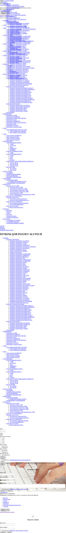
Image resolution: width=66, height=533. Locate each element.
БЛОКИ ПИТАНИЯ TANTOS (18, 181)
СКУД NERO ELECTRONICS (18, 132)
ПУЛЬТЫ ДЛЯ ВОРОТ (12, 5)
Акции (8, 68)
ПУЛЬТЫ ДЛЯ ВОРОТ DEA (18, 264)
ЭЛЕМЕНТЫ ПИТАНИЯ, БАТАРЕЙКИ (21, 83)
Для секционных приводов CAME (19, 191)
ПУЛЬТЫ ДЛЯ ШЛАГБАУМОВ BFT (20, 91)
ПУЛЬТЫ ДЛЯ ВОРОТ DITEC (18, 265)
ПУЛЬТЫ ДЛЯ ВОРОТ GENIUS (19, 272)
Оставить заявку (61, 463)
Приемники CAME (11, 12)
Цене (20, 460)
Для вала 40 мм (14, 163)
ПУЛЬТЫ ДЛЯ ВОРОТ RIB (17, 291)
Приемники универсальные (14, 23)
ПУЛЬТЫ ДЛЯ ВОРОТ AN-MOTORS (20, 254)
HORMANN (13, 148)
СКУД (5, 25)
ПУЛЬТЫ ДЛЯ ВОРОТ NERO (18, 281)
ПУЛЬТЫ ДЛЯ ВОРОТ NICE (18, 282)
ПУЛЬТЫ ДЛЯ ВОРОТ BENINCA (19, 256)
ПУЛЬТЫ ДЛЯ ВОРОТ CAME (18, 243)
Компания (6, 64)
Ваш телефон (3, 477)
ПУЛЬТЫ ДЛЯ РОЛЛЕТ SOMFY (19, 111)
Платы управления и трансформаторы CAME (22, 194)
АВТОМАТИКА (7, 35)
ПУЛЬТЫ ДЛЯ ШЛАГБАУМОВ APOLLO (21, 88)
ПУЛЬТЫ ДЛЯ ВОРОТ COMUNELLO (20, 259)
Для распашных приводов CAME (19, 190)
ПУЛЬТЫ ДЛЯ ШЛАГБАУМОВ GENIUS (21, 98)
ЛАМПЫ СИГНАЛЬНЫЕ (13, 46)
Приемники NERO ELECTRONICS (16, 19)
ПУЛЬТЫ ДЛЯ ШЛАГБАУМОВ (15, 6)
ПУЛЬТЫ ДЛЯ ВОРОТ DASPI (18, 262)
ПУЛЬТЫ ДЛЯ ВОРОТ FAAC (18, 249)
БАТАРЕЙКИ (10, 9)
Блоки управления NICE (16, 207)
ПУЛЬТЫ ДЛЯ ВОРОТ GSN (17, 274)
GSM (4, 28)
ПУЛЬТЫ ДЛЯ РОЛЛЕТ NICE (18, 109)
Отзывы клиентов (11, 71)
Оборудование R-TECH (12, 34)
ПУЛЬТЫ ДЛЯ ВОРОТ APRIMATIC (20, 255)
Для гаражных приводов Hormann (19, 203)
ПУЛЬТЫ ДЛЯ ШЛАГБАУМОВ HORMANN (22, 99)
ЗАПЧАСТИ (6, 55)
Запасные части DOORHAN (14, 58)
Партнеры (9, 69)
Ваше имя (2, 472)
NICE (11, 158)
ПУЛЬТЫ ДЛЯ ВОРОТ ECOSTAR (19, 266)
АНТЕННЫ (9, 45)
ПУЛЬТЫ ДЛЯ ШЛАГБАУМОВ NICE (20, 101)
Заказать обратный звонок (7, 512)
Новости (8, 67)
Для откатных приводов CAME (18, 188)
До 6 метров (13, 170)
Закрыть (9, 490)
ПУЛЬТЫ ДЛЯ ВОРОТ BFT (17, 258)
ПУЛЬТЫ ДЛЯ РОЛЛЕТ (13, 8)
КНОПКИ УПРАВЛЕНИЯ (13, 49)
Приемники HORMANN (13, 18)
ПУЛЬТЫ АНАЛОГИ (16, 252)
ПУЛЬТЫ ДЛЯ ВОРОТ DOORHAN (19, 248)
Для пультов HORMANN (17, 204)
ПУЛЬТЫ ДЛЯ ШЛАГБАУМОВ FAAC (20, 96)
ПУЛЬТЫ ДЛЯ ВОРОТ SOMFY (18, 295)
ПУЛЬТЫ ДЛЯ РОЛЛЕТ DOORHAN (20, 106)
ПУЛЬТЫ (5, 3)
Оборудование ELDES (12, 31)
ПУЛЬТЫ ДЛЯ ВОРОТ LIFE (18, 277)
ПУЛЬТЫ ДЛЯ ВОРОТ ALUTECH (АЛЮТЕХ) (23, 246)
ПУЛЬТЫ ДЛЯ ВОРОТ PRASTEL (19, 287)
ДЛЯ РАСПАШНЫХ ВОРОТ (14, 38)
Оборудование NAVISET (13, 32)
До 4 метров (13, 168)
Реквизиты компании (12, 72)
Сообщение (3, 483)
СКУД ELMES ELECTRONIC (18, 131)
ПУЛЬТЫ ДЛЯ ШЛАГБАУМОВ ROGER (21, 102)
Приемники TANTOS (12, 22)
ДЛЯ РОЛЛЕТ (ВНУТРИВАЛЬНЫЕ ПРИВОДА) (20, 41)
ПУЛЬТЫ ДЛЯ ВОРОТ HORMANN (20, 245)
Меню (2, 0)
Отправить (3, 490)
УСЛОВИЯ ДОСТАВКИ (13, 75)
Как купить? (6, 74)
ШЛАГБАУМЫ (10, 42)
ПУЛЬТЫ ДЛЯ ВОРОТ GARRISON (20, 271)
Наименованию (14, 460)
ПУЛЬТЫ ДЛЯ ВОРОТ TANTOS (19, 79)
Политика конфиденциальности (12, 505)
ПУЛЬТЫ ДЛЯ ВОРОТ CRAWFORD (20, 261)
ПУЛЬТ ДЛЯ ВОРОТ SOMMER (18, 251)
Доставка (5, 506)
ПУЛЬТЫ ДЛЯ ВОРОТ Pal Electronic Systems (22, 285)
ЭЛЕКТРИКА (7, 51)
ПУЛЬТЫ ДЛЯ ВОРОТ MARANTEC (20, 279)
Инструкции (6, 499)
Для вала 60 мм (14, 164)
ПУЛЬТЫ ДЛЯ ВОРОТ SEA (17, 294)
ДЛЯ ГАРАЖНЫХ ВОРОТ (13, 36)
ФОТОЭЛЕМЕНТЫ (12, 48)
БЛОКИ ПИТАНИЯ (12, 52)
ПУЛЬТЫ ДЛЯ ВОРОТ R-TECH (19, 290)
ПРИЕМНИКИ (7, 11)
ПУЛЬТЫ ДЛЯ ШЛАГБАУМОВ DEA (20, 93)
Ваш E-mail (3, 480)
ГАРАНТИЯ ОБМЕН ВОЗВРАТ (15, 78)
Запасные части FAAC (12, 59)
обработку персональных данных (19, 489)
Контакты (9, 65)
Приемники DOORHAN (13, 13)
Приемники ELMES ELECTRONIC (16, 15)
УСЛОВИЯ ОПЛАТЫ (12, 77)
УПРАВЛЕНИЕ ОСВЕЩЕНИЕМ (15, 54)
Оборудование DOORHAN (13, 29)
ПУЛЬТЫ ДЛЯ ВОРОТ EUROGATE (20, 269)
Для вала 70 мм (14, 165)
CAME (11, 144)
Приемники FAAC (11, 16)
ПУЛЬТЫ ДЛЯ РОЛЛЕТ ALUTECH (20, 105)
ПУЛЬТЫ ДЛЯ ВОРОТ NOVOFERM (20, 284)
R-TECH (12, 160)
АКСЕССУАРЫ (7, 44)
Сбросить (3, 458)
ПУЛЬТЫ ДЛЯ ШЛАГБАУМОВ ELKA (20, 95)
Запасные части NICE (12, 62)
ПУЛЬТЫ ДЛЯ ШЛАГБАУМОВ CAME (21, 92)
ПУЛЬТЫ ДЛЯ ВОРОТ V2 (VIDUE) (20, 81)
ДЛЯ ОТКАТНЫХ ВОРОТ (13, 39)
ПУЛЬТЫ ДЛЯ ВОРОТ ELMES (18, 268)
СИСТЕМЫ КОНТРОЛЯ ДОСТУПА (16, 26)
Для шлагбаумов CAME (16, 193)
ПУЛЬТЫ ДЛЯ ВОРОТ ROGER (18, 292)
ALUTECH (13, 145)
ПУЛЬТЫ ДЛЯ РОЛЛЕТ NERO (18, 108)
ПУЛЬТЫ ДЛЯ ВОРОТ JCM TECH (19, 275)
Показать (3, 456)
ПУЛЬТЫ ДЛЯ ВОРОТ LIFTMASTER (20, 278)
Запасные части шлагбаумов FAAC (19, 200)
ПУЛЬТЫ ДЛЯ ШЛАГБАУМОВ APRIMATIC (22, 89)
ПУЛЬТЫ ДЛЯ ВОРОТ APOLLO (19, 242)
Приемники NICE (11, 21)
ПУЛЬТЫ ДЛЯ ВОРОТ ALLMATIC (19, 241)
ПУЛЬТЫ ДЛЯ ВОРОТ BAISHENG (19, 82)
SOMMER (12, 150)
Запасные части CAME (12, 57)
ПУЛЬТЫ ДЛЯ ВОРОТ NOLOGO (19, 85)
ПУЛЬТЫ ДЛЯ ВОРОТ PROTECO (19, 288)
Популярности (26, 460)
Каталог (5, 498)
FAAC (11, 147)
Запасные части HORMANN (14, 61)
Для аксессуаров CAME (16, 187)
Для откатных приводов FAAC (18, 198)
